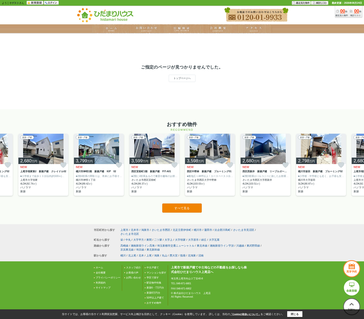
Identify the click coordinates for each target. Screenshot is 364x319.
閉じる (295, 314)
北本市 (135, 229)
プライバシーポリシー (108, 277)
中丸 (128, 239)
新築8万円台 (153, 292)
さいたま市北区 (129, 233)
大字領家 (180, 239)
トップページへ (182, 78)
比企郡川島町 (223, 229)
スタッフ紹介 (133, 267)
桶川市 (198, 229)
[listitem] (99, 165)
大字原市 (193, 239)
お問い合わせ (133, 277)
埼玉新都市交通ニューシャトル (175, 245)
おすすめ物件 (154, 302)
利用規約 (101, 282)
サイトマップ (103, 287)
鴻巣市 (145, 229)
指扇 (182, 255)
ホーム (99, 267)
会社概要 (101, 272)
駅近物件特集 (154, 282)
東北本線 (202, 245)
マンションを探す (156, 272)
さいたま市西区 (161, 229)
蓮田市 (208, 229)
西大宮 (174, 255)
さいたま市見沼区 (243, 229)
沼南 (201, 255)
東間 (149, 239)
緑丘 (203, 239)
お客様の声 (132, 272)
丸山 (164, 255)
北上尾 (132, 255)
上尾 (149, 255)
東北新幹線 (153, 249)
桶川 (123, 255)
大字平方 (138, 239)
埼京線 (140, 249)
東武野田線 (253, 245)
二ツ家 (158, 239)
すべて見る (182, 208)
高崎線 (124, 245)
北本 (141, 255)
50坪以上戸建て (155, 297)
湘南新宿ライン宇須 (222, 245)
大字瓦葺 (214, 239)
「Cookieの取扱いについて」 (245, 314)
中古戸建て (153, 267)
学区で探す (153, 277)
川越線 (240, 245)
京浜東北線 (127, 249)
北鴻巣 (192, 255)
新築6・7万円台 (155, 287)
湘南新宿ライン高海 (143, 245)
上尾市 (124, 229)
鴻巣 (156, 255)
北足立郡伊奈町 (182, 229)
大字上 (169, 239)
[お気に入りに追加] (8, 165)
